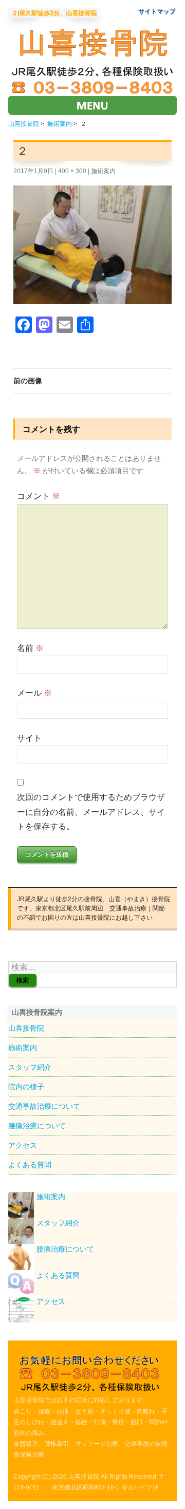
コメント (38, 496)
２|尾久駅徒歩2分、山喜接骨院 (54, 13)
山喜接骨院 (23, 123)
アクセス (22, 1145)
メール (34, 692)
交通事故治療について (44, 1106)
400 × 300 (72, 171)
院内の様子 (26, 1087)
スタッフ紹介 (29, 1067)
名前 (30, 648)
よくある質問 (29, 1165)
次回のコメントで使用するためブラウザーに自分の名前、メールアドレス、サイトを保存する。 (91, 812)
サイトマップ (156, 11)
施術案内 (59, 123)
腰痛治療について (37, 1126)
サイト (29, 738)
